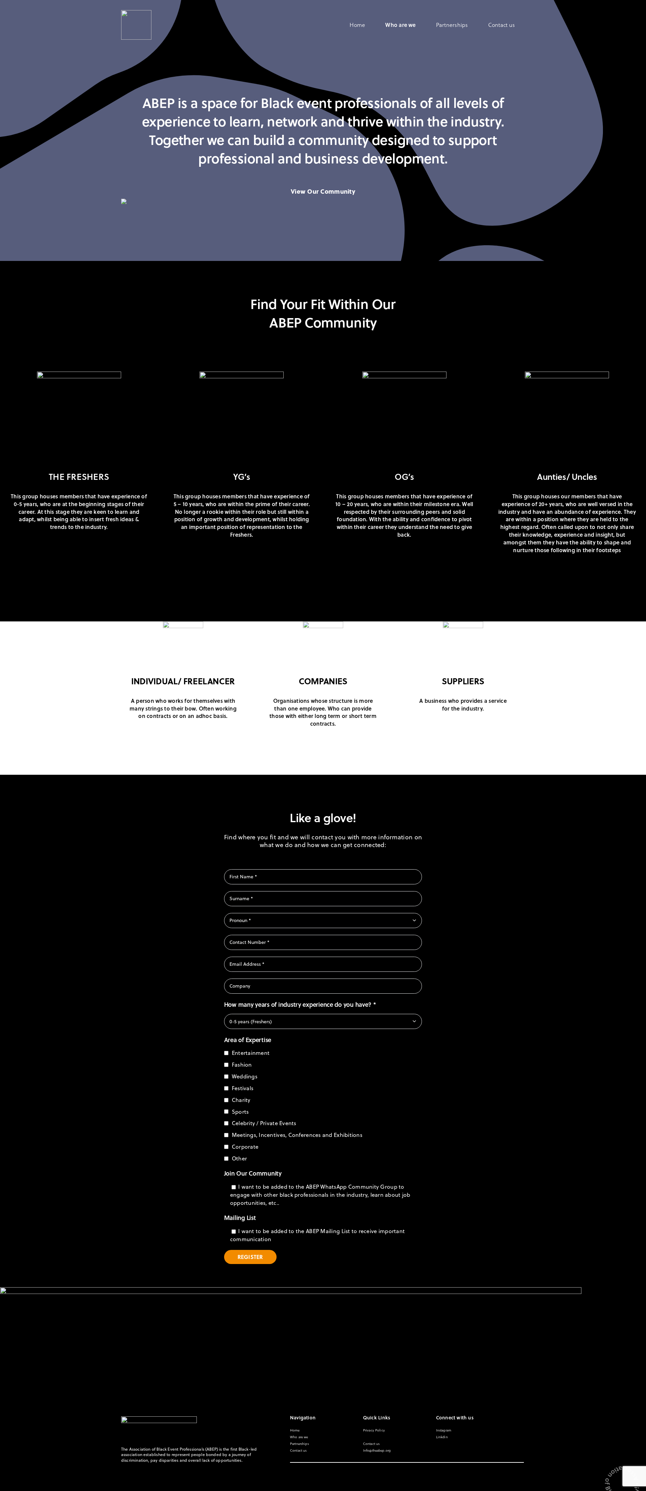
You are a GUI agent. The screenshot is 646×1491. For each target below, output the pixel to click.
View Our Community (323, 191)
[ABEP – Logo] (136, 13)
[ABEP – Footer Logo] (159, 1419)
